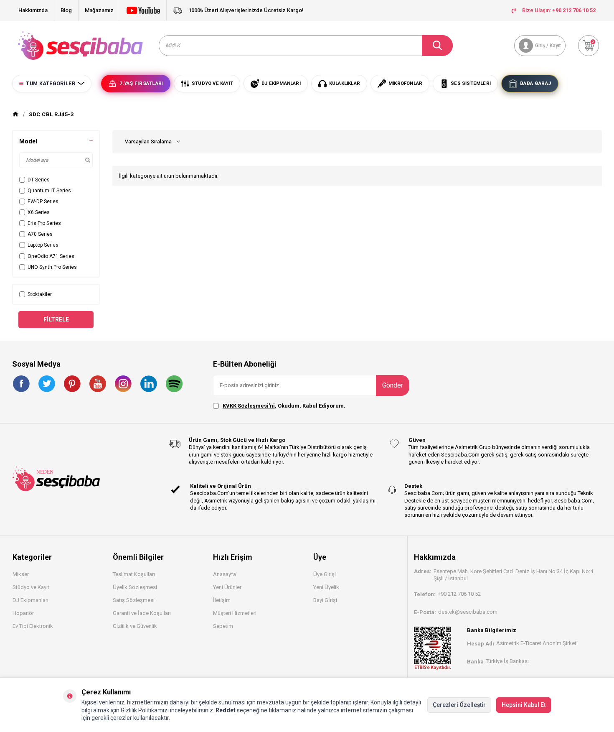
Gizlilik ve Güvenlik (135, 626)
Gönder (392, 385)
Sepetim (223, 626)
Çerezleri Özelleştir (459, 704)
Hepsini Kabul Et (523, 704)
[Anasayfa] (15, 115)
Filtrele (56, 319)
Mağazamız (99, 10)
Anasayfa (224, 574)
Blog (66, 10)
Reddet (226, 710)
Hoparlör (23, 613)
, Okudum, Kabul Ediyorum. (284, 406)
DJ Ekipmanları (30, 600)
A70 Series (40, 234)
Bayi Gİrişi (325, 600)
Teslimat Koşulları (134, 574)
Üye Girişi (324, 574)
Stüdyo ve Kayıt (31, 587)
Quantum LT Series (49, 191)
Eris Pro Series (44, 223)
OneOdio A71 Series (51, 256)
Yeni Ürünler (227, 587)
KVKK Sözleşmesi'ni (249, 406)
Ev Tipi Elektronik (33, 626)
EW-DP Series (43, 201)
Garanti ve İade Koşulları (142, 613)
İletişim (222, 600)
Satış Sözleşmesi (134, 600)
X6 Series (39, 212)
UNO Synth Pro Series (52, 267)
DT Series (39, 180)
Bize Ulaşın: (559, 10)
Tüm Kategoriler (50, 84)
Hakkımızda (33, 10)
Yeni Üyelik (326, 587)
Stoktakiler (40, 294)
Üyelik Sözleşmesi (135, 587)
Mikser (21, 574)
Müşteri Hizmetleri (234, 613)
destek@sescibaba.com (467, 612)
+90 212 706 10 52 (459, 594)
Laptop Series (43, 245)
